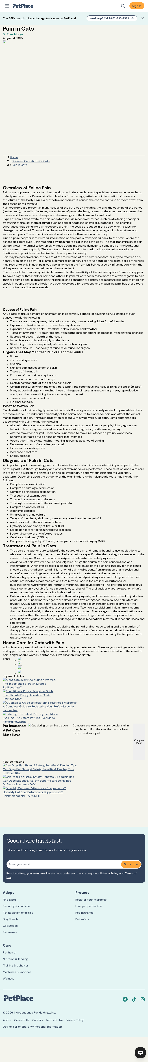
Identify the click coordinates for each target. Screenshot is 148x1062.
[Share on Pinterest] (20, 663)
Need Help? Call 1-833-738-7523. (109, 18)
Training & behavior (15, 965)
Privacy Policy (109, 873)
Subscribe (131, 864)
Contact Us (21, 1020)
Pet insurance (84, 913)
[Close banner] (142, 18)
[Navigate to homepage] (26, 6)
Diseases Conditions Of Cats (31, 161)
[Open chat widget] (140, 1052)
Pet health (9, 952)
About (7, 1020)
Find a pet (9, 900)
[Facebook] (125, 999)
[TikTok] (133, 999)
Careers (37, 1020)
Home (14, 157)
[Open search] (123, 5)
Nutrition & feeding (15, 959)
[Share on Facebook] (20, 659)
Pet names (10, 932)
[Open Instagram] (20, 667)
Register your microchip (91, 900)
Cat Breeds (10, 926)
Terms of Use (54, 1020)
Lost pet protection (88, 906)
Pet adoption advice (16, 906)
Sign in (137, 6)
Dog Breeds (10, 919)
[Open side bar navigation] (7, 5)
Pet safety (82, 919)
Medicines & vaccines (17, 972)
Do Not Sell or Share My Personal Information (32, 1027)
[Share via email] (20, 672)
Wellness (8, 978)
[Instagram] (142, 999)
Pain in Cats (19, 165)
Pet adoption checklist (18, 913)
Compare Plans (139, 741)
